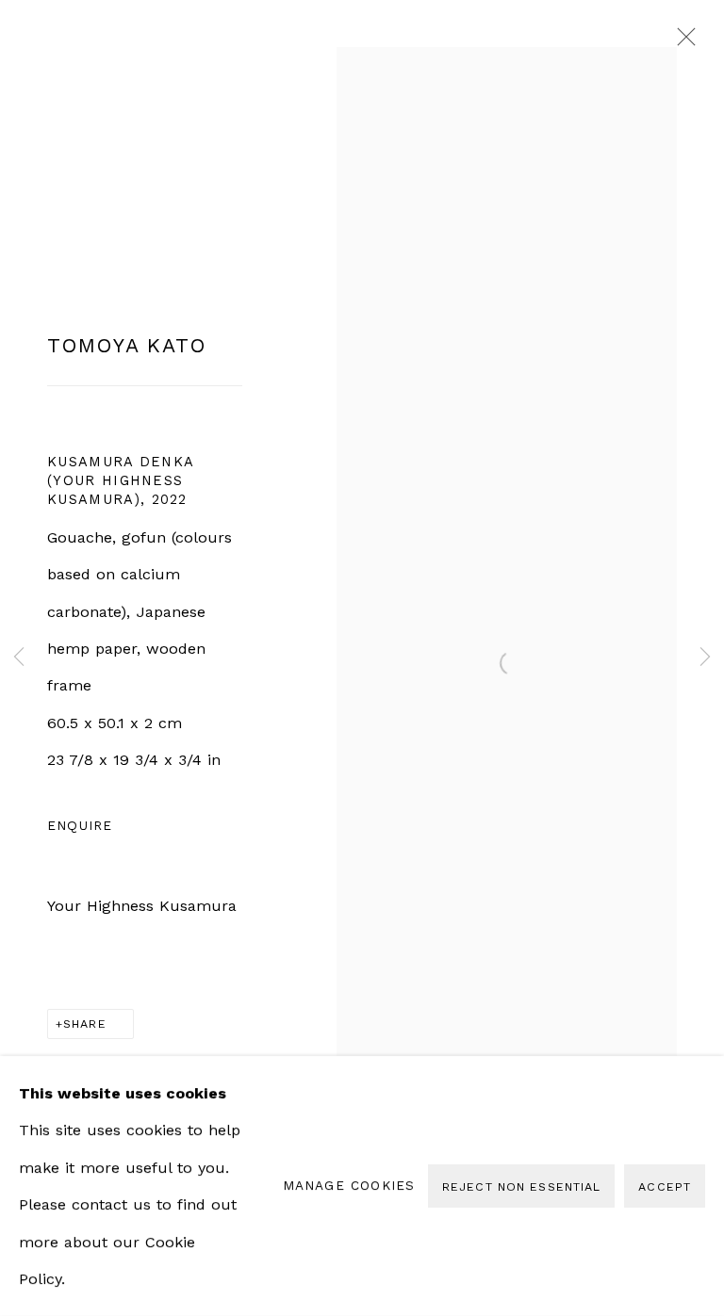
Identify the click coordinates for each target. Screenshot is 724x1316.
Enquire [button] (80, 825)
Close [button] (681, 42)
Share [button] (85, 1023)
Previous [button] (19, 658)
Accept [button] (664, 1186)
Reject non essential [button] (521, 1186)
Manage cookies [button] (349, 1185)
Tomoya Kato (126, 345)
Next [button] (705, 658)
